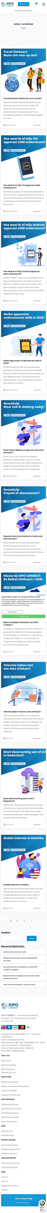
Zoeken (5, 932)
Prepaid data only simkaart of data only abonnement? (23, 537)
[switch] (42, 1210)
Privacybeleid (40, 595)
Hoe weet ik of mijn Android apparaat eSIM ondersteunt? (21, 272)
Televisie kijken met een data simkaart (22, 711)
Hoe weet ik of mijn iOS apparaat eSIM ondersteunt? (21, 186)
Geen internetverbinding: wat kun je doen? (19, 984)
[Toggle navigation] (44, 4)
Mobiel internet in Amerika (16, 884)
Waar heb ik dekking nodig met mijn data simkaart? (23, 451)
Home (23, 28)
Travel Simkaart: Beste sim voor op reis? (22, 98)
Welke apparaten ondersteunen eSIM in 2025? (22, 362)
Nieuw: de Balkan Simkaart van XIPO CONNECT (20, 623)
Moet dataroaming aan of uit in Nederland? (18, 799)
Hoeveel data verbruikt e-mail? (14, 952)
